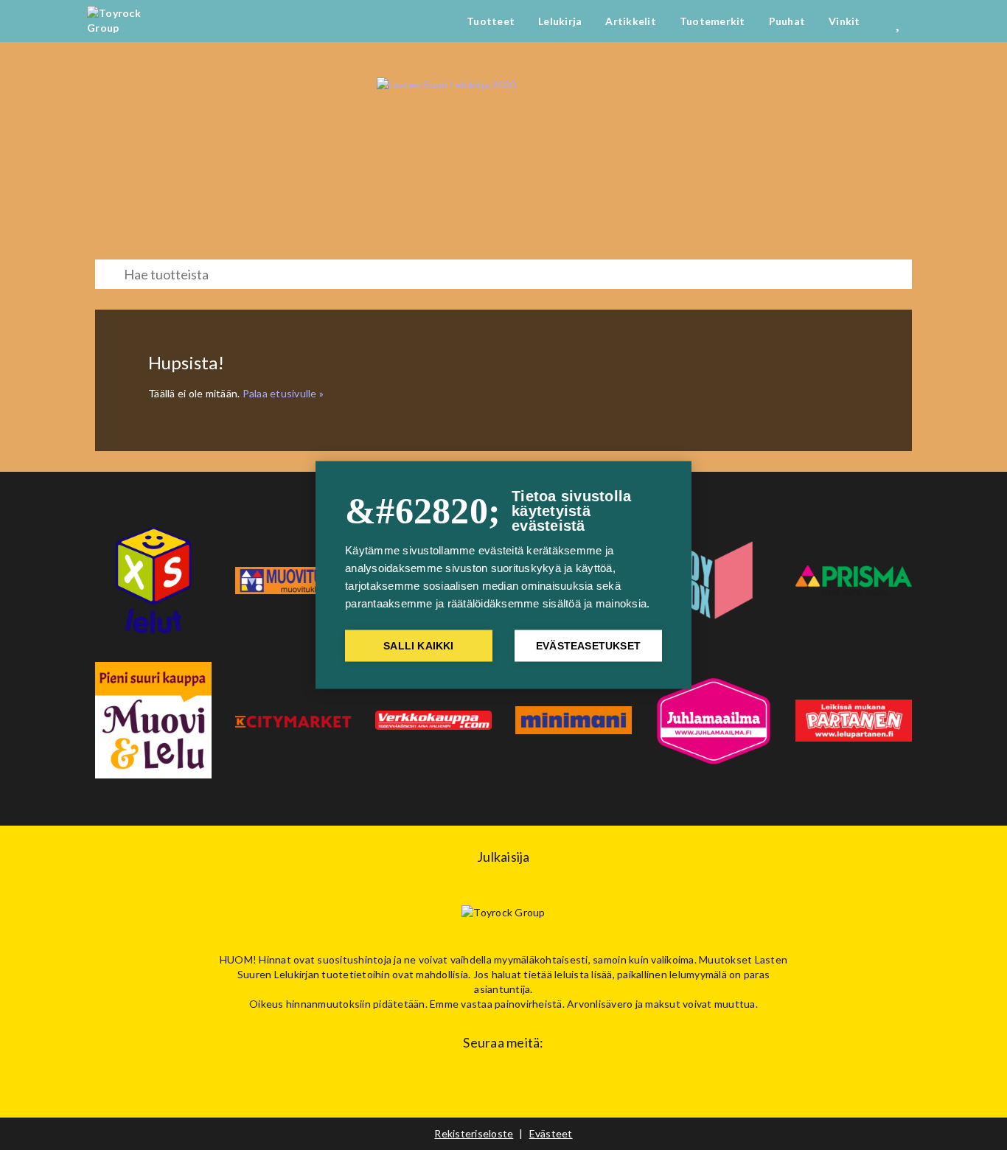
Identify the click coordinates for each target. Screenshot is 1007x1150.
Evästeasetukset (588, 646)
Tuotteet (491, 21)
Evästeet (551, 1133)
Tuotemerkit (712, 21)
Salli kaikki (418, 646)
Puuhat (787, 21)
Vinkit (844, 21)
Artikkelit (630, 21)
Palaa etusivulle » (283, 393)
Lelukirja (560, 21)
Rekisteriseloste (473, 1133)
